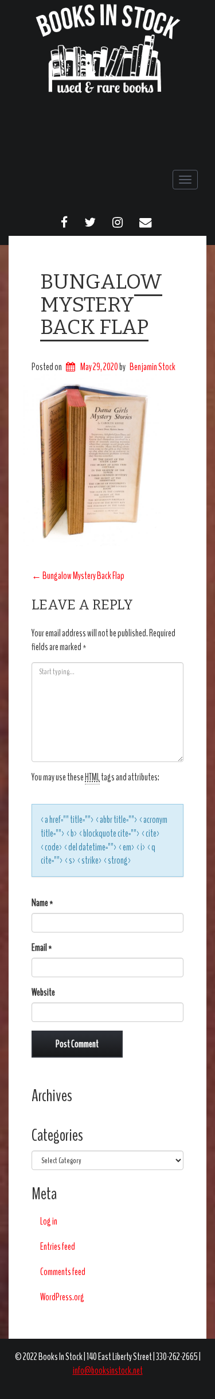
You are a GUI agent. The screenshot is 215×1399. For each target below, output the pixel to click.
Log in (48, 1221)
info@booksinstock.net (108, 1370)
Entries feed (57, 1246)
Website (43, 992)
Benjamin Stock (152, 367)
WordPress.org (62, 1297)
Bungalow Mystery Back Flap (101, 304)
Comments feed (62, 1271)
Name (42, 903)
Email (42, 947)
